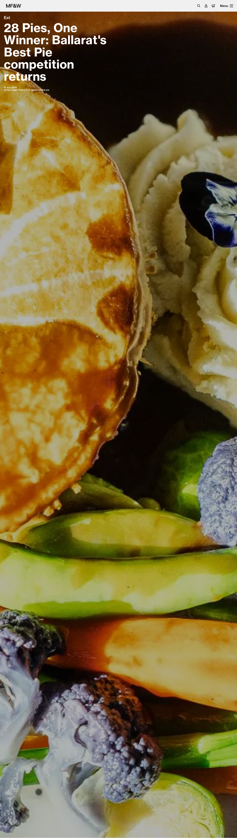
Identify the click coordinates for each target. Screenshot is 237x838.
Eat (7, 17)
